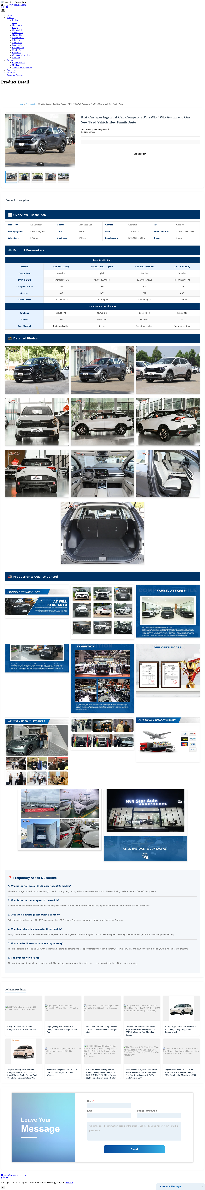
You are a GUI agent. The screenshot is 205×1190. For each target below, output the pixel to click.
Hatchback (17, 25)
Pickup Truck (18, 37)
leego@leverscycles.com (15, 5)
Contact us (11, 70)
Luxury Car (17, 45)
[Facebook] (2, 7)
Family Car (17, 50)
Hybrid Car (17, 35)
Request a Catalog (15, 75)
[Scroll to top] (3, 1187)
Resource (11, 60)
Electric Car (17, 32)
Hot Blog (16, 65)
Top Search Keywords (22, 67)
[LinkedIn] (4, 7)
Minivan (16, 40)
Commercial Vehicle (21, 55)
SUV (14, 22)
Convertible (17, 30)
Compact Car (18, 47)
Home (9, 15)
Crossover (16, 52)
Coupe (15, 27)
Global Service (18, 62)
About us (11, 72)
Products (10, 17)
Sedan (15, 20)
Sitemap (69, 1182)
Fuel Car (16, 57)
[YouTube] (7, 7)
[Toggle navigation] (3, 10)
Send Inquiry (140, 154)
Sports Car (17, 42)
